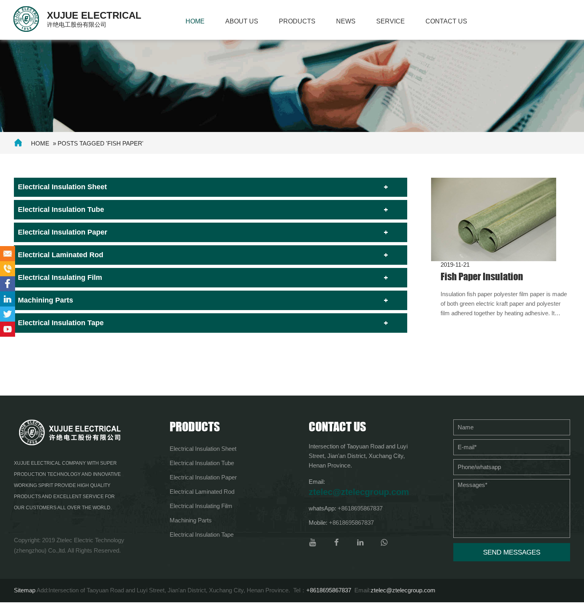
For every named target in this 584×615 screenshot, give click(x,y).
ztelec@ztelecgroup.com (359, 492)
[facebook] (336, 542)
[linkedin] (360, 542)
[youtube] (313, 542)
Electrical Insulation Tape (61, 323)
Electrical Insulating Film (60, 277)
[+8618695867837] (7, 268)
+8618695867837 (360, 508)
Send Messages (511, 552)
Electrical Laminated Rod (60, 255)
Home (195, 21)
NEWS (346, 21)
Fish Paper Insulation (482, 276)
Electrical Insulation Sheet (62, 187)
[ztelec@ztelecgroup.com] (7, 253)
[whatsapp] (384, 542)
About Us (241, 21)
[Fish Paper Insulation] (493, 218)
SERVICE (390, 21)
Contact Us (446, 21)
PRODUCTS (297, 21)
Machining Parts (45, 300)
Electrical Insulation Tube (61, 209)
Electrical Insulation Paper (62, 232)
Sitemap (24, 590)
